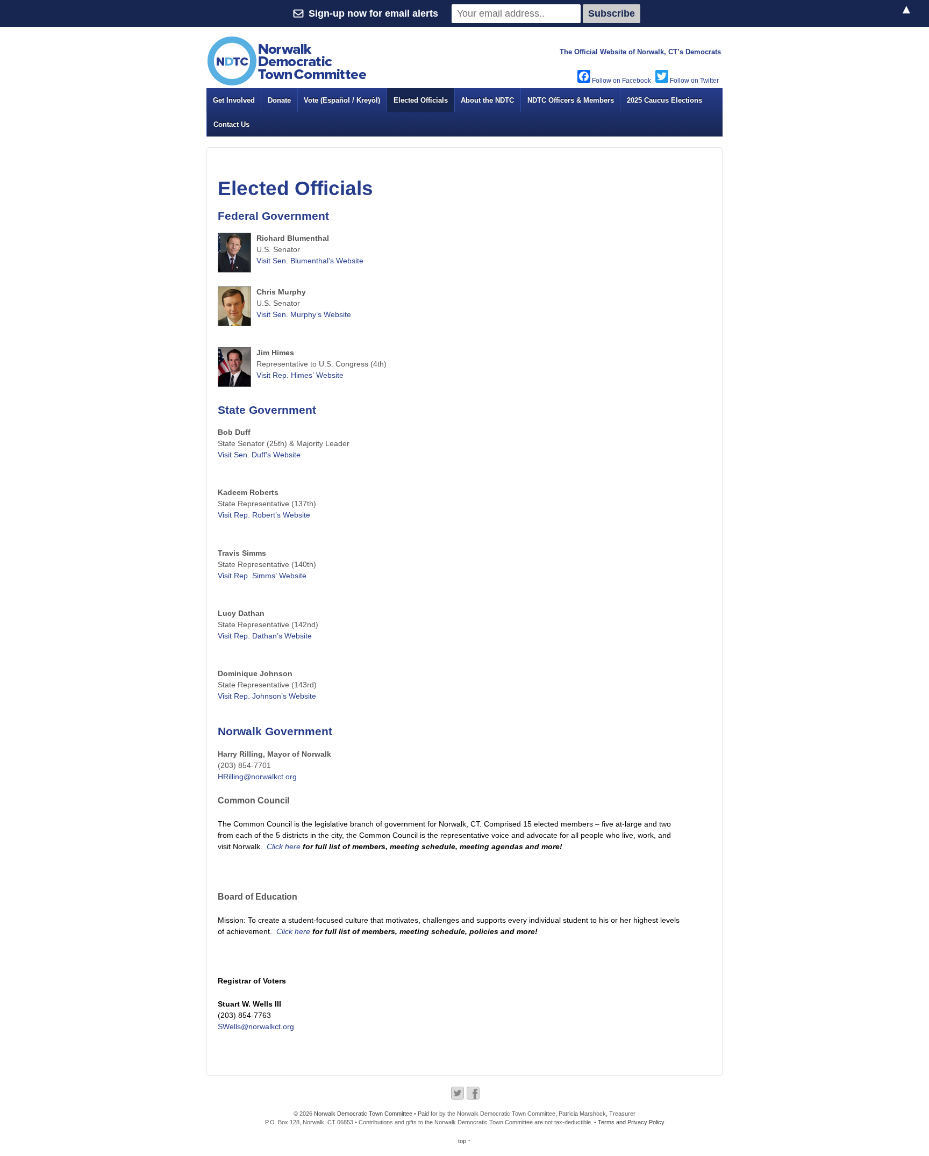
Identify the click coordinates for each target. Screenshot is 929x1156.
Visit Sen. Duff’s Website (259, 454)
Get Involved (234, 100)
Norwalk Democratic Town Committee (363, 1113)
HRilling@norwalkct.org (257, 776)
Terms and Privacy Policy (631, 1122)
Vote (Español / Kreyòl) (342, 100)
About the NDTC (487, 100)
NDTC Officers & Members (570, 100)
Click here (284, 846)
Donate (279, 100)
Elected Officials (421, 100)
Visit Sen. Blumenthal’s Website (309, 260)
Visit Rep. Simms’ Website (262, 575)
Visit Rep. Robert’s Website (264, 515)
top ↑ (464, 1141)
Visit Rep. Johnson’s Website (267, 696)
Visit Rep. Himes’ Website (300, 375)
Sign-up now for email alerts (373, 13)
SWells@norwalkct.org (256, 1026)
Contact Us (231, 124)
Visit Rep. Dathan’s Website (265, 635)
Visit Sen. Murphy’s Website (303, 314)
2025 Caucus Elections (664, 100)
